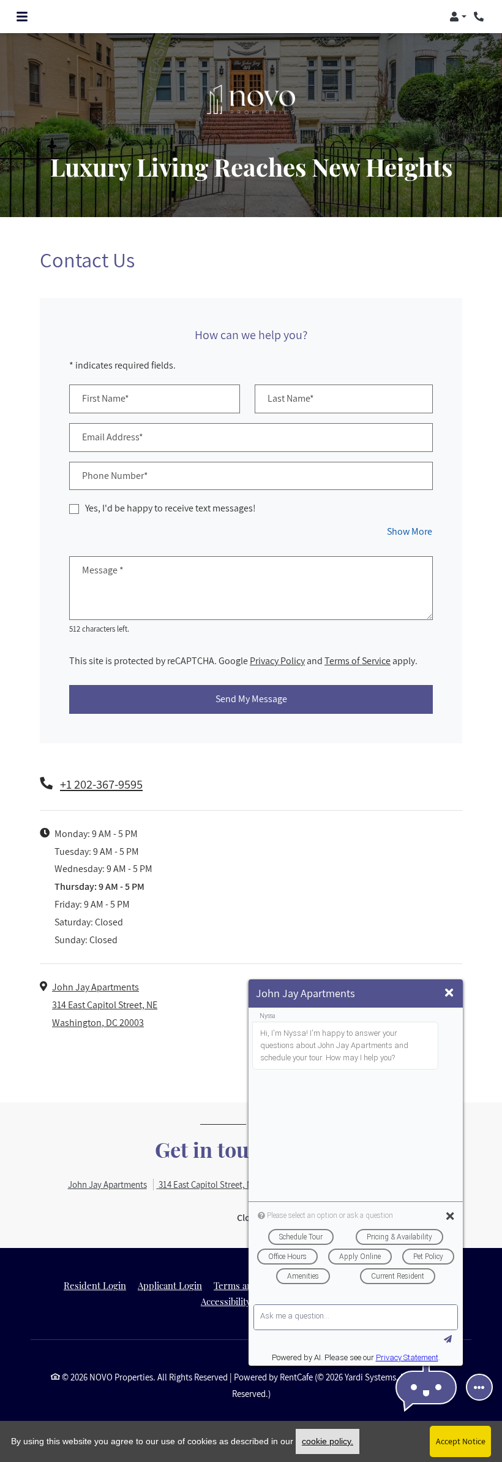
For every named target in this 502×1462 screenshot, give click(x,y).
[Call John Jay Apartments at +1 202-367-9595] (480, 16)
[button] (458, 16)
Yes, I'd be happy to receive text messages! (170, 508)
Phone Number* (115, 475)
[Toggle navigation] (22, 16)
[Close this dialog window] (449, 993)
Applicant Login (170, 1285)
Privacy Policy (277, 660)
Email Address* (112, 437)
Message (103, 570)
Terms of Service (357, 660)
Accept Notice (460, 1441)
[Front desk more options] (479, 1387)
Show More (410, 531)
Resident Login (95, 1285)
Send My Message (251, 698)
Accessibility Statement (248, 1301)
